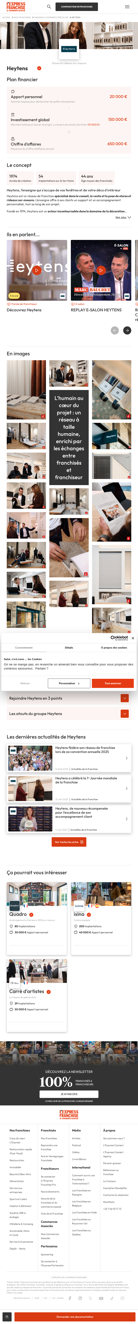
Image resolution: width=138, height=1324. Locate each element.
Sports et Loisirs (18, 1199)
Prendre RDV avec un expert (7, 1317)
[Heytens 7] (111, 465)
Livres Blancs (79, 1159)
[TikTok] (112, 1298)
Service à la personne (21, 1241)
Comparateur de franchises (76, 6)
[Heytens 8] (111, 389)
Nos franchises (49, 1138)
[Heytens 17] (26, 614)
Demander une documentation (75, 1316)
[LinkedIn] (80, 1298)
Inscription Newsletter (115, 1188)
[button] (49, 7)
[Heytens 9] (26, 495)
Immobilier (15, 1167)
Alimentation (17, 1181)
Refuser (25, 683)
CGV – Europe (58, 1298)
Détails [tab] (69, 647)
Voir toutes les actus (66, 842)
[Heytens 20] (111, 436)
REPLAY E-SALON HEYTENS (96, 309)
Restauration (17, 1160)
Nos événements (50, 1191)
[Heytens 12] (26, 525)
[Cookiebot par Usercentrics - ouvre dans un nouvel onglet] (113, 638)
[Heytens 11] (69, 501)
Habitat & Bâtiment (20, 1206)
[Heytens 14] (26, 436)
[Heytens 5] (26, 389)
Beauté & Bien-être (20, 1174)
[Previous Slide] (115, 330)
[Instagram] (122, 1298)
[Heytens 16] (69, 593)
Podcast (76, 1145)
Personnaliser (67, 683)
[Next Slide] (127, 330)
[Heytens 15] (26, 584)
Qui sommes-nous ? (114, 1138)
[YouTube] (101, 1298)
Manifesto (108, 1202)
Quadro (18, 914)
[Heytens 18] (26, 465)
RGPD (37, 1298)
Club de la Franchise (52, 1213)
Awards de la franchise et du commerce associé (51, 1202)
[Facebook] (70, 1298)
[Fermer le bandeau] (133, 638)
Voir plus (120, 217)
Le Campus (109, 1181)
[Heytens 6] (111, 574)
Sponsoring (47, 1254)
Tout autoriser (113, 683)
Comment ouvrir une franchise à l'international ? (83, 1179)
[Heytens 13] (26, 555)
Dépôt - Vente (17, 1248)
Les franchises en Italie (84, 1212)
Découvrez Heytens (24, 309)
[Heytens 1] (69, 547)
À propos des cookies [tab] (114, 647)
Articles (76, 1138)
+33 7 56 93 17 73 (112, 1208)
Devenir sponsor (112, 1163)
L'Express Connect (113, 1145)
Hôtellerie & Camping (21, 1224)
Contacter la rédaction (115, 1195)
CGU (45, 1298)
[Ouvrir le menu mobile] (127, 7)
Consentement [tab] (23, 647)
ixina (79, 914)
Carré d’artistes (26, 991)
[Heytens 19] (111, 620)
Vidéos (75, 1152)
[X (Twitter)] (90, 1298)
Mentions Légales (22, 1298)
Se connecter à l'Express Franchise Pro (48, 1180)
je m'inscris (69, 1094)
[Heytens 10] (111, 512)
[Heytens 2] (69, 373)
